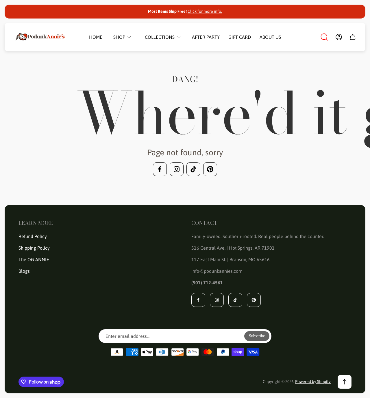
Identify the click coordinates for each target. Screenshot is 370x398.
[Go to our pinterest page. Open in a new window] (210, 169)
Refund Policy (32, 236)
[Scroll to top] (345, 382)
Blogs (24, 271)
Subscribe (257, 336)
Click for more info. (205, 11)
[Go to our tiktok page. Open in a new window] (193, 169)
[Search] (324, 37)
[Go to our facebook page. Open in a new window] (160, 169)
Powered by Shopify (313, 381)
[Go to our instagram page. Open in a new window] (177, 169)
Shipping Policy (34, 247)
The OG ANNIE (33, 259)
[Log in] (338, 37)
